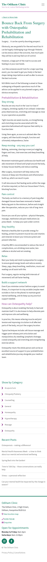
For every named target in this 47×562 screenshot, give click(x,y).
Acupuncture (10, 388)
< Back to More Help (10, 17)
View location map (11, 514)
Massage (8, 424)
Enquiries (8, 522)
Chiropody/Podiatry (13, 394)
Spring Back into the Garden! (13, 460)
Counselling (9, 400)
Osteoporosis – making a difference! (16, 445)
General (8, 406)
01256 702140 (9, 519)
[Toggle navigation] (43, 4)
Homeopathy (10, 412)
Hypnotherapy (11, 418)
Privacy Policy (7, 552)
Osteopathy (9, 430)
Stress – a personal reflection (14, 475)
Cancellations (19, 552)
